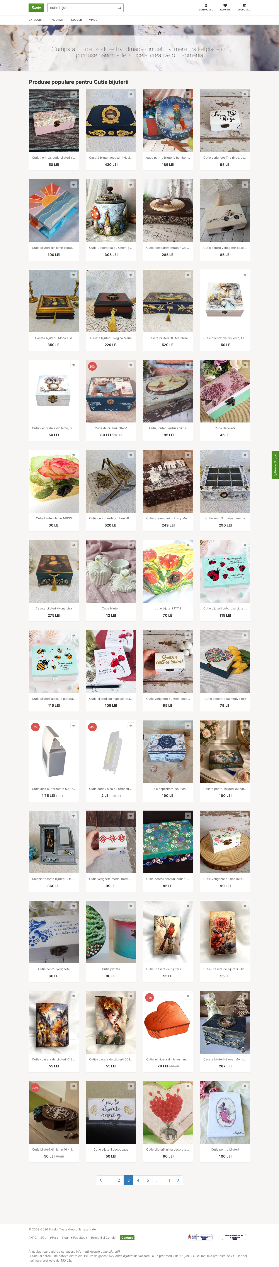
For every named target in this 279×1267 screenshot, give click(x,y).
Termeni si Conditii (103, 1237)
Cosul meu (244, 9)
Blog (65, 1237)
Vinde (54, 1237)
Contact (127, 1237)
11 (168, 1180)
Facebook (79, 1237)
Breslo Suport (275, 464)
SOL (43, 1237)
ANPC (33, 1237)
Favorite (225, 9)
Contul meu (206, 9)
